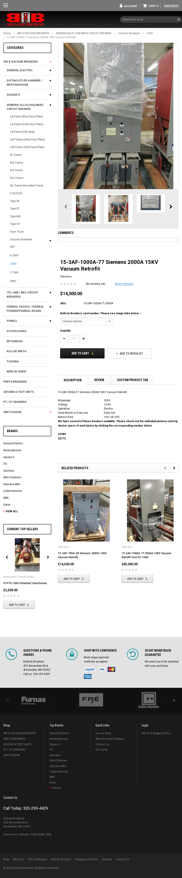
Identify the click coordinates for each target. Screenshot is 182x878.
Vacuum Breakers (129, 33)
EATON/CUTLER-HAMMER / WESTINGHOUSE (24, 82)
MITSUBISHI (15, 341)
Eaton (6, 504)
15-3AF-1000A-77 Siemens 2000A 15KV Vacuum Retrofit (41, 37)
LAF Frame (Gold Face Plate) (27, 147)
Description (73, 380)
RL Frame (16, 154)
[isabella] (91, 701)
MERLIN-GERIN (16, 371)
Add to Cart (17, 604)
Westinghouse (12, 450)
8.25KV (14, 255)
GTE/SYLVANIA (16, 331)
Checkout (171, 6)
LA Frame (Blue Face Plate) (26, 116)
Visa (101, 669)
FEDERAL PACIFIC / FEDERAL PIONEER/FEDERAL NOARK (25, 308)
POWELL (12, 320)
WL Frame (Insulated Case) (26, 185)
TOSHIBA (13, 361)
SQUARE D (13, 94)
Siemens (8, 470)
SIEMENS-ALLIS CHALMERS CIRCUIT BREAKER (83, 33)
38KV (13, 281)
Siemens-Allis (11, 484)
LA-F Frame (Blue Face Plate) (27, 139)
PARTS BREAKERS (15, 381)
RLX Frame (16, 178)
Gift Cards (101, 749)
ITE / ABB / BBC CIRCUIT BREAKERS (22, 294)
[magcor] (149, 701)
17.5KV (14, 272)
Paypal (90, 669)
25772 (62, 438)
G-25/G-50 (16, 193)
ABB (6, 497)
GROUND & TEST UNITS (18, 392)
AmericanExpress (87, 676)
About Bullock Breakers (109, 738)
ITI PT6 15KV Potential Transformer (25, 583)
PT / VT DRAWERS (14, 401)
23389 (62, 434)
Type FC (15, 208)
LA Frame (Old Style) (22, 131)
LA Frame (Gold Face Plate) (26, 124)
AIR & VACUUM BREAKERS (33, 33)
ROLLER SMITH (16, 351)
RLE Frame (16, 162)
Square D (8, 457)
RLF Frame (16, 170)
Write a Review (124, 283)
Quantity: (65, 330)
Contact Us (102, 744)
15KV (149, 33)
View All (12, 511)
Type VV (15, 223)
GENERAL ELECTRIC (20, 70)
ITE (5, 463)
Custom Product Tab (132, 380)
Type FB (15, 201)
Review (99, 380)
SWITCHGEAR (12, 412)
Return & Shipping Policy (156, 733)
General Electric (13, 443)
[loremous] (33, 701)
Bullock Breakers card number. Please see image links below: (100, 313)
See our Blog (103, 733)
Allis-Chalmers (12, 477)
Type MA (15, 216)
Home (7, 33)
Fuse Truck (17, 231)
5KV (12, 246)
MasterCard (111, 669)
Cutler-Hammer (12, 490)
